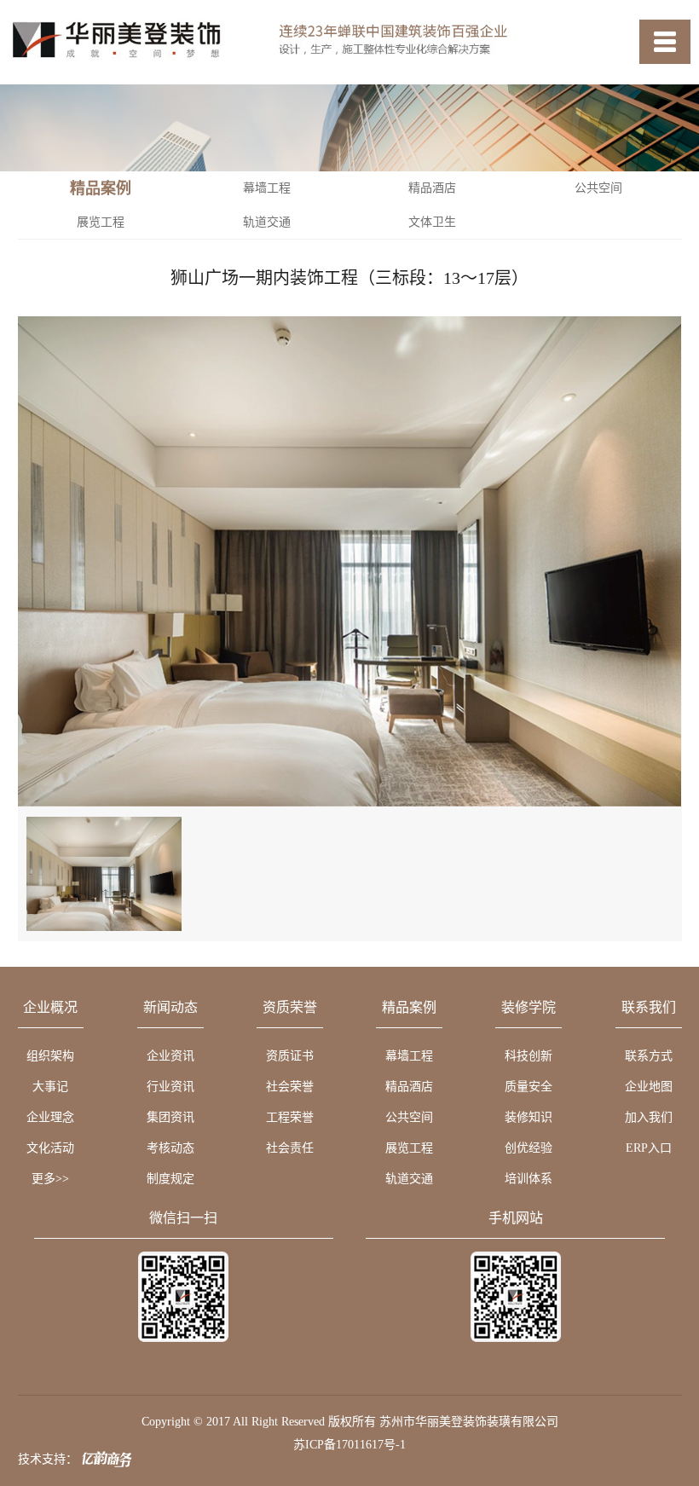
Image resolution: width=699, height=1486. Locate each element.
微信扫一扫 (183, 1218)
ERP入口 (649, 1148)
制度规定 (170, 1178)
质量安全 (528, 1086)
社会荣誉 (290, 1086)
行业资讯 (170, 1086)
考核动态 (170, 1148)
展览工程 (100, 222)
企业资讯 (170, 1055)
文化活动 (50, 1148)
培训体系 (528, 1178)
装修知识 (528, 1117)
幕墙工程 (267, 188)
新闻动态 (170, 1008)
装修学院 (528, 1008)
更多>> (50, 1178)
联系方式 (649, 1055)
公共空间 (598, 188)
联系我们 (648, 1008)
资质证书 (290, 1055)
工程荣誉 (290, 1117)
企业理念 (50, 1117)
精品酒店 (432, 188)
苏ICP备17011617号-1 (349, 1444)
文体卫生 (432, 222)
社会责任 (290, 1148)
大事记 (50, 1086)
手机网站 (515, 1218)
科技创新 (528, 1055)
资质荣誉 (290, 1008)
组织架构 (50, 1055)
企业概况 (50, 1008)
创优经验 (528, 1148)
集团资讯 (170, 1117)
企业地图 (649, 1086)
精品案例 (409, 1008)
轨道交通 (267, 222)
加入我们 (649, 1117)
